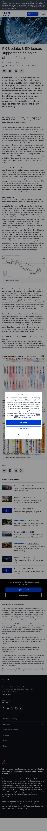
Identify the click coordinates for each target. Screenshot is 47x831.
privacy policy (32, 417)
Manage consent (23, 435)
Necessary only (23, 428)
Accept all (23, 422)
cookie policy (19, 417)
